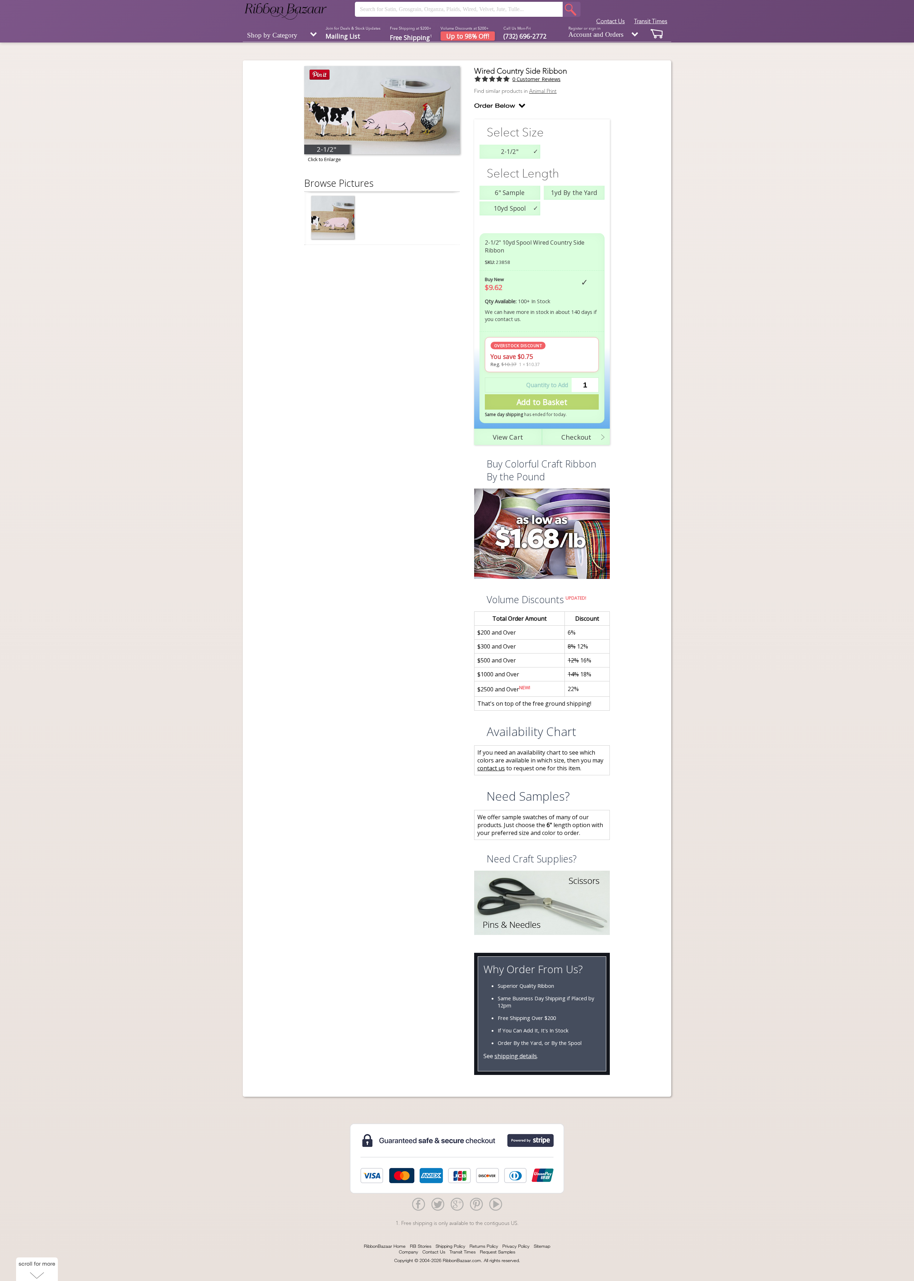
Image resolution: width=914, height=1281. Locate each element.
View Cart (508, 436)
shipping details (515, 1056)
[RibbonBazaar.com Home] (286, 11)
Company (408, 1252)
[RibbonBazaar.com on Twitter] (438, 1204)
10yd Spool (510, 208)
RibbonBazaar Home (385, 1246)
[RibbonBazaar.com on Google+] (457, 1204)
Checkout (576, 436)
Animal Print (543, 91)
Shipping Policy (450, 1246)
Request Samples (497, 1252)
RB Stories (420, 1246)
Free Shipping (411, 37)
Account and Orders (595, 32)
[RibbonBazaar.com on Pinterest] (476, 1204)
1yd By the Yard (574, 192)
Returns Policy (483, 1246)
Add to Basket (542, 402)
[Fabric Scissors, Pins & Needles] (542, 904)
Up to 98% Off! (467, 36)
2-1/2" (509, 151)
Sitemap (542, 1246)
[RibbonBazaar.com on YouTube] (495, 1204)
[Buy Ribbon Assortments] (542, 535)
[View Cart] (657, 33)
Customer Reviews (536, 78)
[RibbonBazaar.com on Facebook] (418, 1204)
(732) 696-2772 (525, 36)
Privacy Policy (515, 1246)
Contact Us (610, 21)
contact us (491, 768)
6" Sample (509, 192)
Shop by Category (272, 35)
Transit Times (650, 21)
